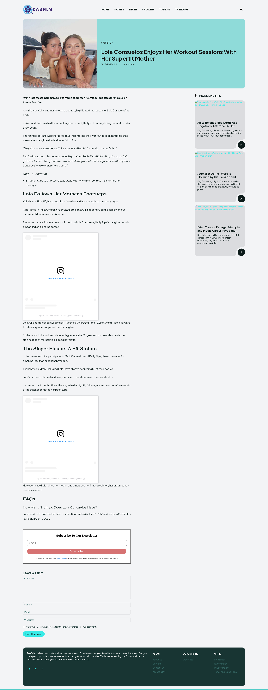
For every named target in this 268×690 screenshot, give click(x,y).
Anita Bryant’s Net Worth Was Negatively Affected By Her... (217, 124)
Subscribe (76, 551)
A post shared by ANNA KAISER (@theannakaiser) (61, 316)
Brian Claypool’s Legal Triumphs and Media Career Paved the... (218, 228)
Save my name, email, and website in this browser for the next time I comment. (61, 626)
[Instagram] (35, 668)
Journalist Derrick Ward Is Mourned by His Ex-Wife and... (218, 175)
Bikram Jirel (112, 64)
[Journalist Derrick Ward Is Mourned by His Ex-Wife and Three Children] (220, 160)
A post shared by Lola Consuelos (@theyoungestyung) (61, 478)
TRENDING (107, 43)
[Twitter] (42, 668)
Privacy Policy (61, 558)
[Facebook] (29, 668)
